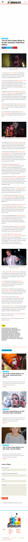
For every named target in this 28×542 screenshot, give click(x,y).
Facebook (16, 69)
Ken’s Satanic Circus (19, 187)
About (10, 529)
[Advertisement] (14, 19)
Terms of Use (14, 537)
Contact (10, 532)
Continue (4, 386)
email (15, 47)
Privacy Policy (21, 537)
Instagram (18, 532)
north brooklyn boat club (8, 335)
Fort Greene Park (16, 330)
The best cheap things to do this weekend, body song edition (13, 412)
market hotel (16, 333)
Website (3, 479)
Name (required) (5, 467)
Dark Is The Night (12, 73)
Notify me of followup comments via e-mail (12, 502)
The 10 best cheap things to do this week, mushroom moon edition (13, 375)
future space (5, 331)
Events (4, 529)
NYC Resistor (5, 336)
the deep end (13, 338)
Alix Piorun (5, 50)
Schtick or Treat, (13, 306)
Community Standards (7, 539)
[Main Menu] (2, 2)
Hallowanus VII (17, 226)
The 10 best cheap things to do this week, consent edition (13, 448)
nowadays (17, 335)
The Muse (4, 339)
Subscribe (7, 320)
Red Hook (11, 336)
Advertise (11, 530)
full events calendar (18, 313)
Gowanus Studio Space (7, 333)
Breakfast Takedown (9, 290)
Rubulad (17, 336)
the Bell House (5, 338)
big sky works (14, 328)
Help (10, 533)
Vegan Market (14, 272)
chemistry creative (6, 330)
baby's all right (5, 328)
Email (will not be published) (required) (10, 473)
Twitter (18, 530)
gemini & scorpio (13, 331)
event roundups (5, 38)
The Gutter (19, 338)
